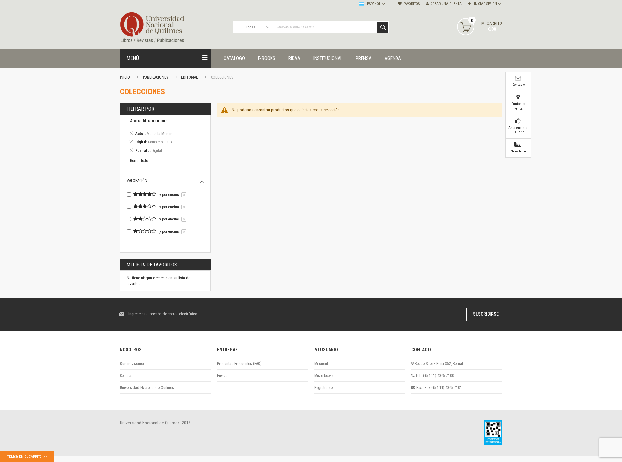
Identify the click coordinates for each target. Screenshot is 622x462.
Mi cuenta (322, 363)
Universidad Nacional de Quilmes (147, 387)
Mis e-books (324, 375)
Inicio (125, 77)
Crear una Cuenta (446, 4)
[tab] (165, 136)
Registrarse (323, 387)
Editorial (190, 77)
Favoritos (411, 4)
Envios (222, 375)
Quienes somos (132, 363)
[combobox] (311, 27)
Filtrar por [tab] (140, 109)
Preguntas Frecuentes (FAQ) (239, 363)
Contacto (126, 375)
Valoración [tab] (137, 180)
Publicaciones (156, 77)
